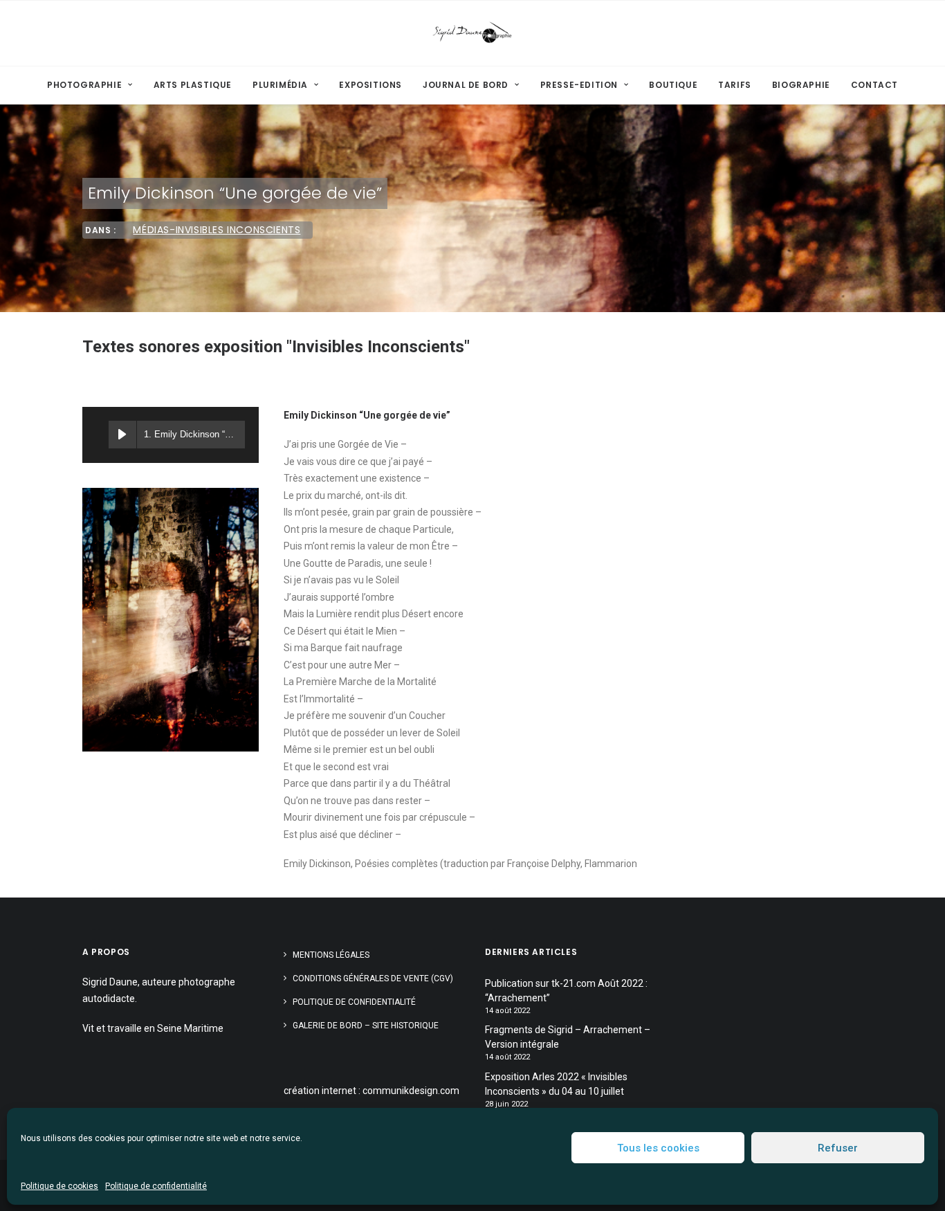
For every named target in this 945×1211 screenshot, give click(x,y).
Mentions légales (331, 955)
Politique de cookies (59, 1186)
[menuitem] (94, 85)
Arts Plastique (193, 85)
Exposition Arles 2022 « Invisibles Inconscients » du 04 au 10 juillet (556, 1084)
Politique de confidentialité (156, 1186)
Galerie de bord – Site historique (366, 1025)
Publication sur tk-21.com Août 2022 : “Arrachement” (566, 990)
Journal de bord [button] (465, 85)
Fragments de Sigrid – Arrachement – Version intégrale (567, 1037)
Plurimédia (280, 85)
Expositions (370, 85)
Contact (874, 85)
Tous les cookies (658, 1147)
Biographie (801, 85)
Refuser (838, 1147)
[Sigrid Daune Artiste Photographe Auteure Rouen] (472, 33)
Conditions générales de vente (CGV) (373, 978)
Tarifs (734, 85)
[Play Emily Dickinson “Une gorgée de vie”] (122, 434)
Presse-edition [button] (579, 85)
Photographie (84, 85)
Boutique (673, 85)
